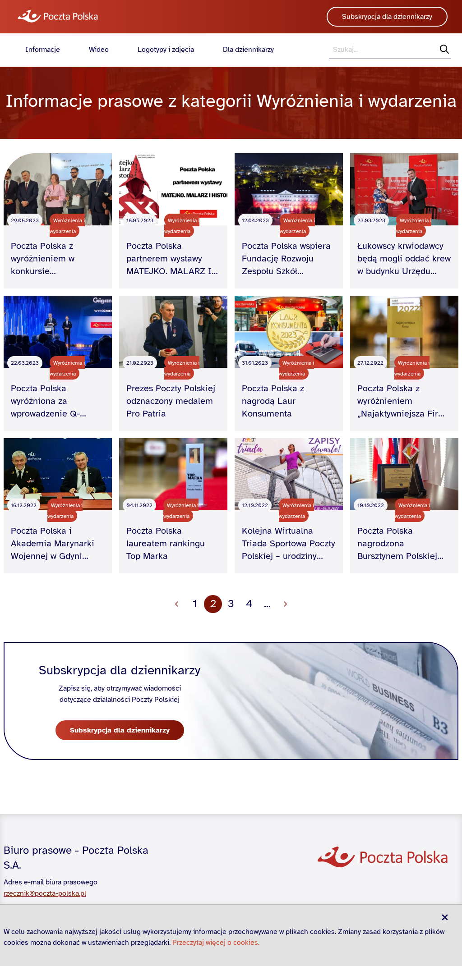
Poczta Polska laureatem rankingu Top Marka (165, 543)
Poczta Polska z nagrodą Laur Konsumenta (273, 401)
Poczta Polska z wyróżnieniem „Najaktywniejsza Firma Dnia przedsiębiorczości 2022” (404, 401)
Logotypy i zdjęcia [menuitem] (166, 49)
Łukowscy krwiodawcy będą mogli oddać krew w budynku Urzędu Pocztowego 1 (404, 259)
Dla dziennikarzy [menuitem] (248, 49)
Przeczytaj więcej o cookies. (215, 942)
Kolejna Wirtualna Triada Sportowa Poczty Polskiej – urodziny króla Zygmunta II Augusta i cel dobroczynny (288, 544)
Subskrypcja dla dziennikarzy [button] (387, 16)
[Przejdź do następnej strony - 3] (285, 604)
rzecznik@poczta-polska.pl (45, 893)
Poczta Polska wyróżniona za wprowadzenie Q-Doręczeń (45, 401)
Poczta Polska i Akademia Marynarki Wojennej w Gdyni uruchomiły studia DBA (56, 544)
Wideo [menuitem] (99, 49)
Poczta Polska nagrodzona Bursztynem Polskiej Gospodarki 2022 (397, 544)
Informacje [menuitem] (42, 49)
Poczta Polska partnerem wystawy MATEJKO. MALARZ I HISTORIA (169, 259)
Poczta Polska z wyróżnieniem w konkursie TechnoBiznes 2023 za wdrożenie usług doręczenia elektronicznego (56, 259)
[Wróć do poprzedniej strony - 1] (177, 604)
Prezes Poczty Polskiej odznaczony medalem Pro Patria (170, 401)
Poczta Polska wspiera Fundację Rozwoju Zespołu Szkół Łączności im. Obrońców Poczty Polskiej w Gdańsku (286, 259)
